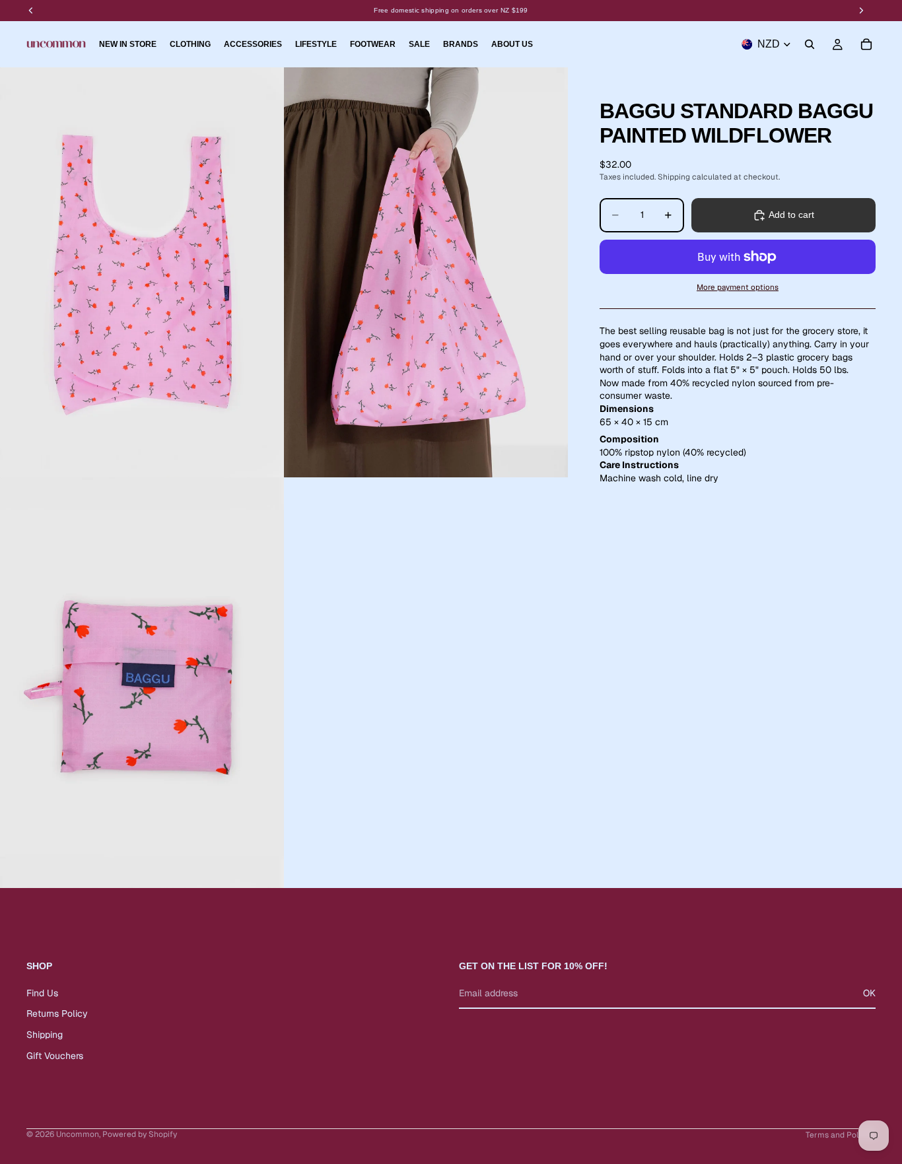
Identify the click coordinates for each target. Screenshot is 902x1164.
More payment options (738, 287)
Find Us (42, 993)
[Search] (809, 44)
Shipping (44, 1035)
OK (869, 993)
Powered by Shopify (139, 1134)
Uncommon (77, 1134)
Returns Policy (57, 1013)
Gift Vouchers (54, 1056)
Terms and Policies (841, 1135)
